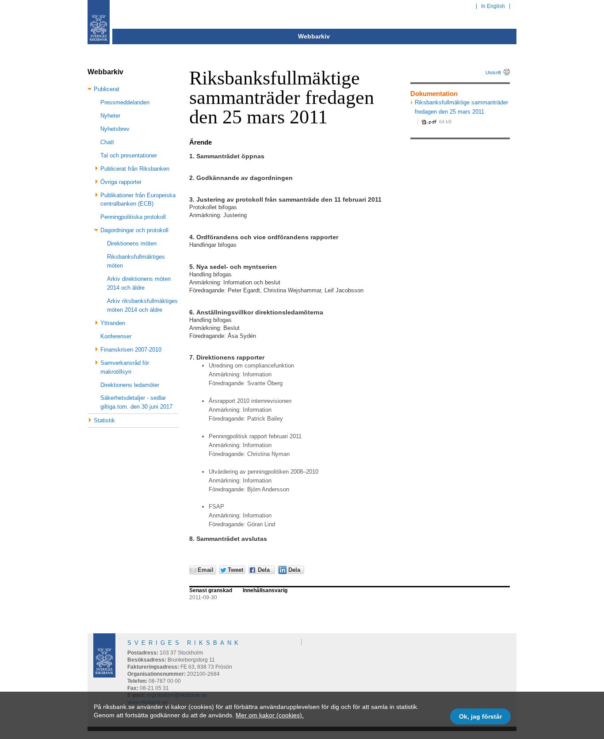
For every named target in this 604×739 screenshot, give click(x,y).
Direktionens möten (132, 243)
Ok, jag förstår (480, 716)
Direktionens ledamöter (129, 385)
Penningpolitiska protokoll (133, 217)
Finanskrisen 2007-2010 (130, 349)
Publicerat (106, 89)
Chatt (107, 142)
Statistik (104, 420)
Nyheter (110, 115)
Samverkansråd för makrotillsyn (124, 367)
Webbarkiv (314, 36)
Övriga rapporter (120, 182)
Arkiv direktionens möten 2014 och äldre (139, 283)
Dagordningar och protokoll (134, 230)
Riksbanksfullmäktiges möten (136, 261)
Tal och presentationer (128, 155)
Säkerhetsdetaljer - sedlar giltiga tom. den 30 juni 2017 (136, 402)
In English (493, 6)
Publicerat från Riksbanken (134, 168)
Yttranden (112, 323)
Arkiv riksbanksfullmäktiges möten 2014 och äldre (142, 305)
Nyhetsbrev (115, 129)
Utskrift (493, 72)
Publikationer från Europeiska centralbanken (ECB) (138, 199)
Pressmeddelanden (124, 102)
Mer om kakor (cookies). (270, 715)
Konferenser (115, 336)
